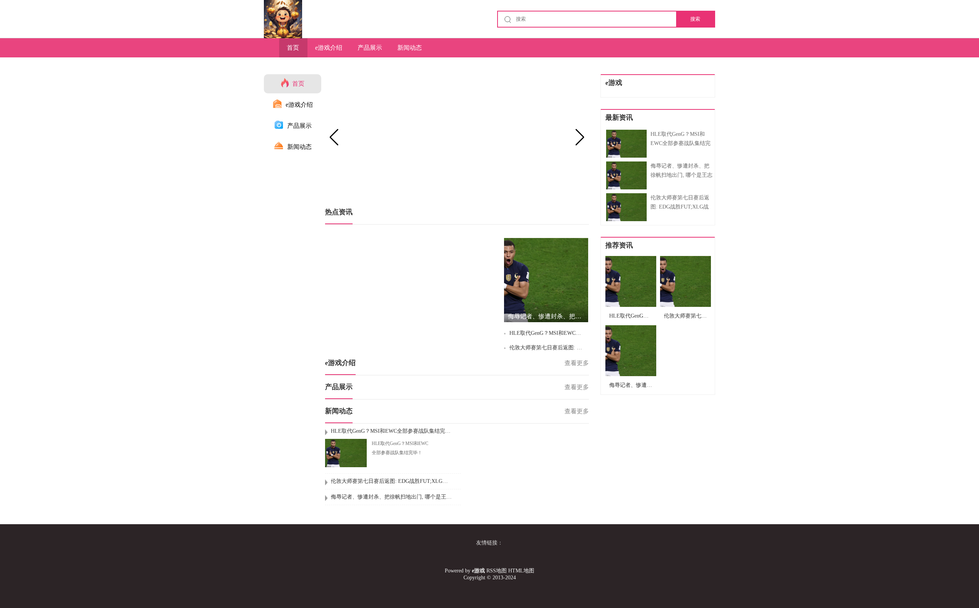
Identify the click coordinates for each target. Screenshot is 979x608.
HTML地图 (521, 571)
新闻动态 (409, 47)
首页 (293, 47)
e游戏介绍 (328, 47)
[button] (580, 137)
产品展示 (370, 47)
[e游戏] (283, 19)
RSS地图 (496, 571)
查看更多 (576, 363)
